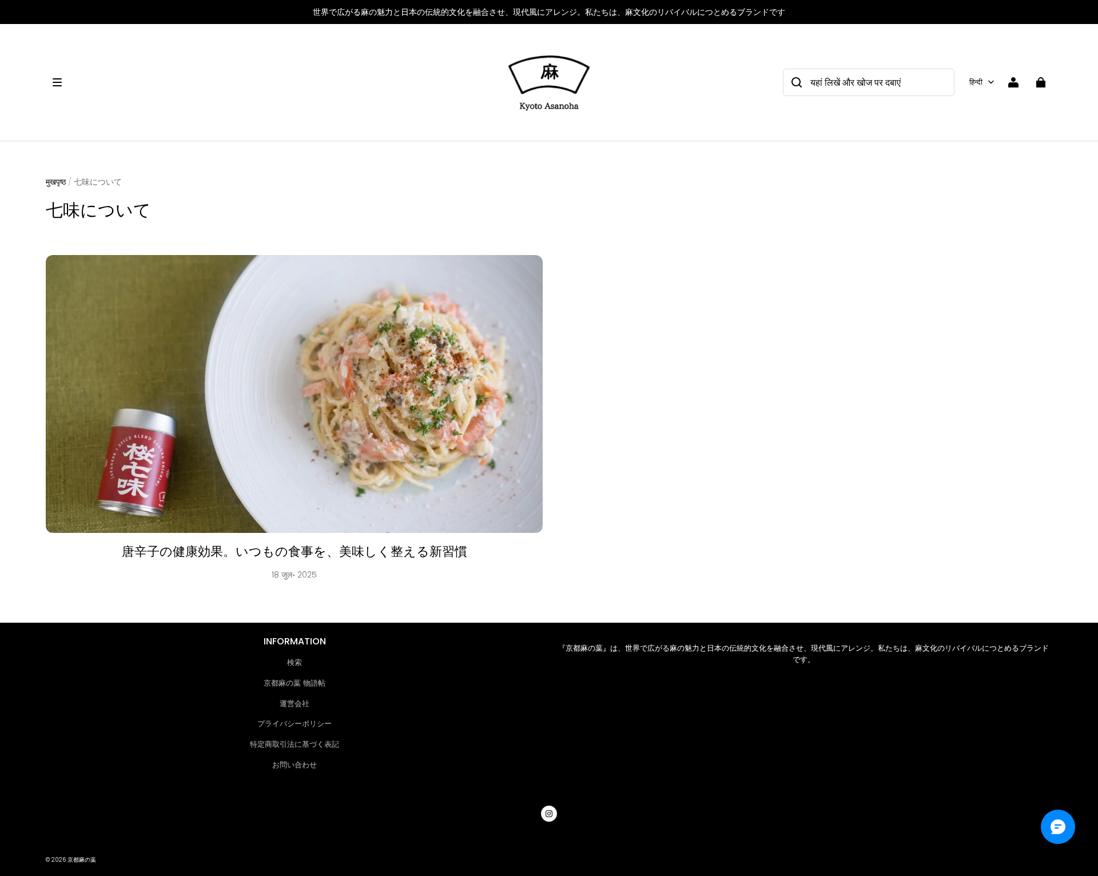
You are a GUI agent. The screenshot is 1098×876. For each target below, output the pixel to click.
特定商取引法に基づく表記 (294, 744)
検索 (294, 662)
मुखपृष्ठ (56, 182)
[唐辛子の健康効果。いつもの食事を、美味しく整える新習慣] (294, 394)
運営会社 (294, 703)
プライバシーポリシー (294, 723)
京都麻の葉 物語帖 (294, 683)
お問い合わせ (294, 764)
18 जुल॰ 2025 (294, 574)
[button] (272, 82)
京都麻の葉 (81, 859)
